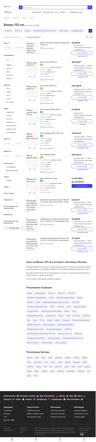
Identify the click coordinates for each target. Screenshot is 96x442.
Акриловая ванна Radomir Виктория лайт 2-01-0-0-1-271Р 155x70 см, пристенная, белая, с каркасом (54, 239)
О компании (8, 410)
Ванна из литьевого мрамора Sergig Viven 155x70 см (55, 44)
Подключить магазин (58, 410)
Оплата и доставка (33, 410)
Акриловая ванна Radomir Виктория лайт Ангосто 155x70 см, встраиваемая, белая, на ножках (55, 220)
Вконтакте (7, 420)
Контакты (7, 414)
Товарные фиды (79, 417)
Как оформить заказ (34, 417)
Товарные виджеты (80, 410)
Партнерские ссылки (81, 414)
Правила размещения (58, 417)
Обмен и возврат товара (35, 414)
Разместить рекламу (58, 414)
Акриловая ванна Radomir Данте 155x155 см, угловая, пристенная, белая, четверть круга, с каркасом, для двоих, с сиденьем (55, 201)
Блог (5, 417)
